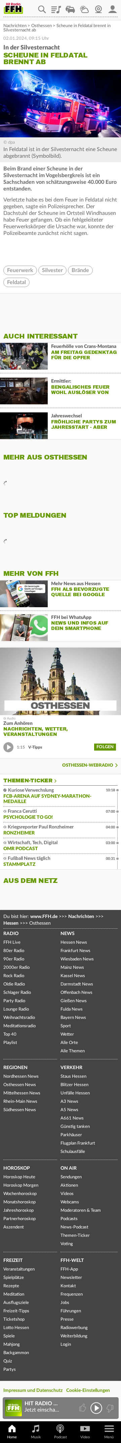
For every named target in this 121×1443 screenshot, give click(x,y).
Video (85, 1437)
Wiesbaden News (77, 959)
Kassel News (73, 976)
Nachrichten (15, 26)
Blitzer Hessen (74, 1085)
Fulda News (72, 1009)
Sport (66, 1026)
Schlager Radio (17, 993)
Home (12, 1437)
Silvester (52, 270)
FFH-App (69, 1269)
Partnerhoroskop (19, 1219)
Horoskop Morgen (20, 1185)
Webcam (98, 7)
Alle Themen (73, 1051)
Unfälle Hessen (75, 1093)
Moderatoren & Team (81, 1210)
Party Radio (14, 1001)
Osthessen (41, 26)
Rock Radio (13, 976)
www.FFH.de (43, 916)
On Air (69, 1168)
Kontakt (68, 1286)
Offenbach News (76, 993)
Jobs (65, 1303)
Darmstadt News (77, 984)
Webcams (70, 1202)
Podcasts (69, 1219)
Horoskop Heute (19, 1177)
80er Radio (13, 951)
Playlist (56, 7)
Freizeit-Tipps (16, 1311)
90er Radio (13, 959)
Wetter (84, 7)
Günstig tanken (75, 1127)
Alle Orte (69, 1043)
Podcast (60, 1437)
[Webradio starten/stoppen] (96, 1408)
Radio (10, 933)
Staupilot (70, 7)
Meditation (13, 1294)
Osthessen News (19, 1085)
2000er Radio (16, 967)
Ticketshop (14, 1319)
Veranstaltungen (19, 1269)
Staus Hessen (73, 1076)
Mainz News (72, 967)
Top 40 (9, 1034)
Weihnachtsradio (19, 1018)
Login (66, 1344)
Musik (36, 1437)
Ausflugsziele (16, 1303)
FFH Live (12, 942)
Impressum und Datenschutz (33, 1390)
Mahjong (11, 1344)
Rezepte (11, 1286)
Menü (109, 1437)
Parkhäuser (71, 1135)
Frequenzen (72, 1294)
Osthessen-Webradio (87, 765)
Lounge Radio (16, 1009)
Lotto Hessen (16, 1328)
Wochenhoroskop (20, 1194)
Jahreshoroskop (18, 1210)
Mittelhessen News (21, 1093)
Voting (67, 1244)
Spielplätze (13, 1278)
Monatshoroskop (19, 1202)
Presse (67, 1319)
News (68, 933)
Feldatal (16, 282)
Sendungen (71, 1177)
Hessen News (74, 942)
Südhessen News (19, 1110)
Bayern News (73, 1018)
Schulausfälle (73, 1152)
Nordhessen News (21, 1076)
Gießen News (74, 1001)
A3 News (69, 1101)
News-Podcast (74, 1227)
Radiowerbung (74, 1328)
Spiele (9, 1336)
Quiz (7, 1361)
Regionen (15, 1067)
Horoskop (16, 1168)
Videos (67, 1194)
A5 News (69, 1110)
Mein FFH (113, 7)
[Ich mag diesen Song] (83, 1408)
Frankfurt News (75, 951)
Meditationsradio (19, 1026)
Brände (80, 270)
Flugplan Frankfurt (78, 1143)
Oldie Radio (14, 984)
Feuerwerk (20, 270)
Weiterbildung (74, 1336)
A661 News (72, 1118)
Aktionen (69, 1185)
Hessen (10, 923)
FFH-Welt (72, 1260)
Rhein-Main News (20, 1101)
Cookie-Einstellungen (88, 1390)
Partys (9, 1369)
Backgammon (16, 1353)
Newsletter (71, 1278)
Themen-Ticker (27, 780)
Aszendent (13, 1227)
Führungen (71, 1311)
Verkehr (71, 1067)
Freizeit (13, 1260)
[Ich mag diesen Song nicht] (109, 1408)
